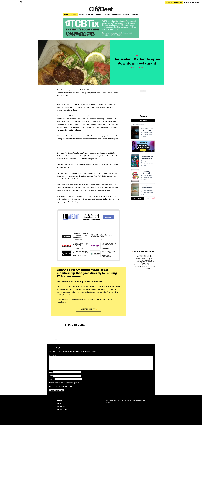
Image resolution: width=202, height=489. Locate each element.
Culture (89, 15)
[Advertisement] (143, 294)
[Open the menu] (2, 2)
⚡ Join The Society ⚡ (88, 309)
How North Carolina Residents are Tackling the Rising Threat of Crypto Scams (144, 266)
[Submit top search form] (21, 2)
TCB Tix (135, 15)
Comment (53, 355)
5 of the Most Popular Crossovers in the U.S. (144, 256)
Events (126, 15)
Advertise (116, 15)
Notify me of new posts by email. (61, 386)
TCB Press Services (144, 251)
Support (174, 2)
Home (60, 401)
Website (51, 379)
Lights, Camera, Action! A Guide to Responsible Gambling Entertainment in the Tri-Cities (145, 261)
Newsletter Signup (192, 2)
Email (51, 376)
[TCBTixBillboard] (101, 37)
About (107, 15)
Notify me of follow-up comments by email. (65, 383)
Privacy (108, 402)
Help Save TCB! (70, 15)
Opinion (99, 15)
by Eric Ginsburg (137, 67)
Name (51, 372)
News (81, 15)
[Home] (101, 9)
